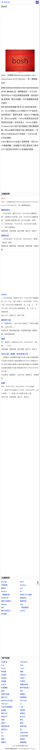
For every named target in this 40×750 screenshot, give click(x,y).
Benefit (22, 611)
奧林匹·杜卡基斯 (26, 595)
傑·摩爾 (4, 614)
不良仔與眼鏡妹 (6, 707)
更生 (21, 720)
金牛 (21, 691)
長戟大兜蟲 (5, 694)
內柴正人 (23, 675)
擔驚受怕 (23, 601)
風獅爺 (22, 694)
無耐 (2, 739)
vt (20, 704)
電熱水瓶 (23, 726)
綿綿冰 (3, 742)
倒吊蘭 (3, 671)
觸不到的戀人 (25, 688)
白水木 (3, 684)
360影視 (4, 662)
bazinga (4, 582)
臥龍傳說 (4, 688)
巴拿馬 (22, 681)
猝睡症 (22, 739)
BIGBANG (5, 598)
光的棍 (3, 675)
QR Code (23, 700)
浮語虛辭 (4, 585)
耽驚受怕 (23, 598)
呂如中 (22, 678)
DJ (2, 733)
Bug (21, 604)
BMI (2, 607)
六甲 (21, 707)
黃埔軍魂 (23, 697)
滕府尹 (3, 588)
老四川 (3, 723)
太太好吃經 (24, 736)
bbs (21, 588)
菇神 (21, 723)
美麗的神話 (24, 684)
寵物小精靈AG (6, 601)
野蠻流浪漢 (5, 726)
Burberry (23, 585)
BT (21, 591)
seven (22, 668)
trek (2, 736)
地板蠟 (3, 681)
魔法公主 (4, 697)
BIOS (22, 582)
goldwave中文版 (7, 700)
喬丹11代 (4, 713)
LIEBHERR (24, 733)
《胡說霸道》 (25, 607)
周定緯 (22, 710)
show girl (4, 704)
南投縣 (3, 710)
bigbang (4, 604)
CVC (3, 665)
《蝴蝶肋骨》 (6, 595)
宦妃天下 (4, 716)
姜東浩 (22, 713)
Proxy (3, 668)
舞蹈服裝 (23, 742)
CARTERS (24, 662)
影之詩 (22, 716)
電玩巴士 (4, 729)
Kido (21, 665)
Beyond (4, 591)
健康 (21, 671)
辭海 (2, 691)
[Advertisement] (20, 29)
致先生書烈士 (6, 611)
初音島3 (4, 678)
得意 (2, 720)
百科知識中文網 (23, 746)
